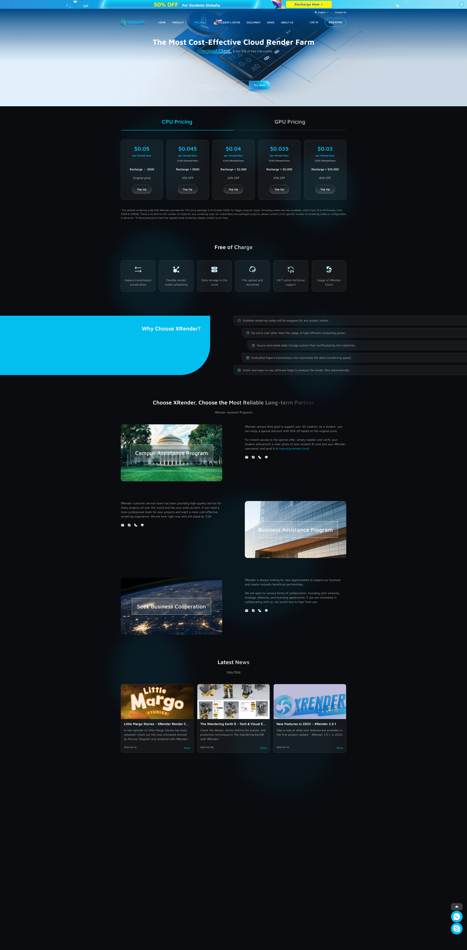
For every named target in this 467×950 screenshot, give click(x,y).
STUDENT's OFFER (229, 22)
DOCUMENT (253, 22)
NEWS (270, 22)
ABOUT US (287, 22)
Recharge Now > (309, 4)
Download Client (214, 50)
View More (234, 672)
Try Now (259, 85)
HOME (162, 22)
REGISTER (335, 22)
